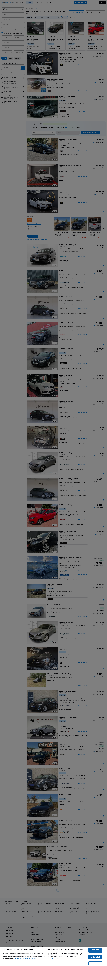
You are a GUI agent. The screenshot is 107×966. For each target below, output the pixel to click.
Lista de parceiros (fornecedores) (56, 958)
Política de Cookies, (19, 958)
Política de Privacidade (30, 958)
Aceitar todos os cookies (95, 950)
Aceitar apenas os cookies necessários (95, 957)
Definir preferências (95, 963)
